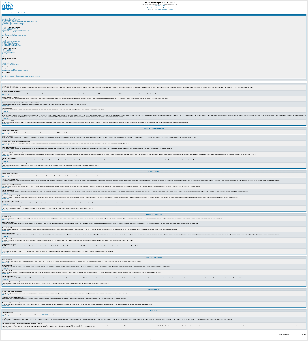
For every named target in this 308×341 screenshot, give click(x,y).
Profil (150, 9)
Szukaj (153, 7)
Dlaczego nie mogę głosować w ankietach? (11, 45)
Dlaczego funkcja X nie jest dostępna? (10, 75)
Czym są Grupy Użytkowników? (9, 62)
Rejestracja (171, 7)
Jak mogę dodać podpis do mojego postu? (11, 41)
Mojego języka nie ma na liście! (9, 31)
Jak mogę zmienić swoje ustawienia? (10, 28)
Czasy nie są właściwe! (7, 29)
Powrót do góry (5, 89)
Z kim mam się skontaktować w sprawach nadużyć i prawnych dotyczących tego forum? (21, 76)
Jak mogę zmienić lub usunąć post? (10, 40)
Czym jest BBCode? (6, 49)
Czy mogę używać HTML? (7, 50)
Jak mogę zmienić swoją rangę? (9, 34)
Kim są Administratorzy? (7, 59)
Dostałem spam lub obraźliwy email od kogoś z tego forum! (15, 70)
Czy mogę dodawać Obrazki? (8, 52)
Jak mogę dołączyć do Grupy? (8, 63)
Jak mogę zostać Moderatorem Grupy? (10, 64)
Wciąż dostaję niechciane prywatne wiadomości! (12, 69)
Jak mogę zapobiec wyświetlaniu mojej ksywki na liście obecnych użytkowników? (19, 21)
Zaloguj (171, 9)
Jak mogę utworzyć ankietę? (8, 42)
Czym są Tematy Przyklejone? (8, 55)
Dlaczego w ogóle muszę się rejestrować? (11, 19)
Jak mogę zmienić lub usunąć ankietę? (10, 43)
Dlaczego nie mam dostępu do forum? (10, 44)
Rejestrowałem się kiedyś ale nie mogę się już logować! (14, 24)
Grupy (165, 7)
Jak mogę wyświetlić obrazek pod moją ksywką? (12, 33)
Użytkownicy (159, 7)
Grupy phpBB (45, 314)
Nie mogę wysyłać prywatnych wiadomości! (11, 68)
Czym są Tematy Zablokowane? (9, 56)
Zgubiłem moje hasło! (6, 22)
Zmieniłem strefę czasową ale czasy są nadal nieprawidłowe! (15, 30)
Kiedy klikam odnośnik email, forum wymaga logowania (14, 35)
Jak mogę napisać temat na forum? (9, 39)
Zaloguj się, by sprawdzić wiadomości (160, 9)
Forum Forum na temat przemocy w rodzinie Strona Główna (14, 12)
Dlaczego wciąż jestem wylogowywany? (10, 20)
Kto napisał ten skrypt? (7, 74)
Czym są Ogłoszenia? (7, 53)
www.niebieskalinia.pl (160, 5)
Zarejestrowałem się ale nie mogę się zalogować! (13, 23)
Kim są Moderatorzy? (6, 61)
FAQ (149, 7)
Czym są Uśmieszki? (6, 51)
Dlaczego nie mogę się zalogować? (10, 18)
